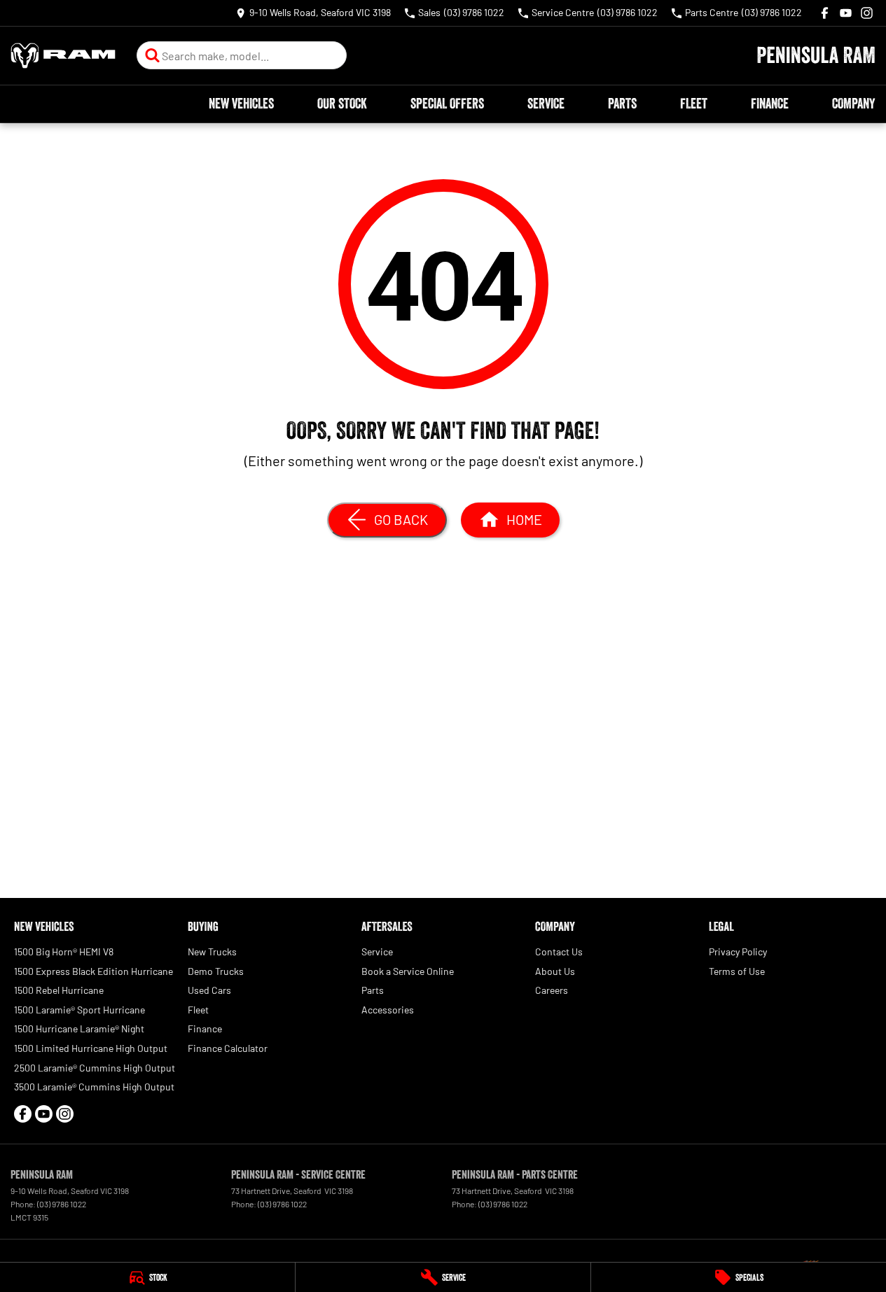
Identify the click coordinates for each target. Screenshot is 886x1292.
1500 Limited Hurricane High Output (90, 1048)
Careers (551, 990)
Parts (622, 103)
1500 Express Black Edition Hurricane (93, 971)
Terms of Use (737, 971)
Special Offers (447, 103)
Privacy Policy (738, 951)
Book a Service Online (407, 971)
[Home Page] (63, 55)
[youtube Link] (845, 13)
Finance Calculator (228, 1048)
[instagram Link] (866, 13)
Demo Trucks (216, 971)
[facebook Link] (824, 13)
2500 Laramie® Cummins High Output (94, 1068)
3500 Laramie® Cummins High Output (94, 1087)
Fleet (693, 103)
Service (546, 103)
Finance (770, 103)
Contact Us (559, 951)
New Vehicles (241, 103)
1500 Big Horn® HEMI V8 (63, 951)
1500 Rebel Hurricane (59, 990)
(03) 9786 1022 (61, 1204)
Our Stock (342, 103)
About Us (555, 971)
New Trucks (212, 951)
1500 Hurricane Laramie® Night (79, 1028)
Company (853, 103)
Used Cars (209, 990)
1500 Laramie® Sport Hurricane (79, 1010)
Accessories (387, 1010)
